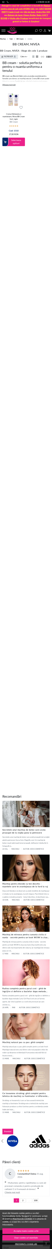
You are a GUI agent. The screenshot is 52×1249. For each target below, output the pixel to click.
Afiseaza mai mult (9, 85)
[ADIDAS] (39, 1146)
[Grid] (37, 56)
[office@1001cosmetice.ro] (3, 2)
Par (13, 1008)
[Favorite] (40, 30)
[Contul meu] (44, 30)
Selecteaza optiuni (16, 142)
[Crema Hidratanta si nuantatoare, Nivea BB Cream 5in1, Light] (13, 100)
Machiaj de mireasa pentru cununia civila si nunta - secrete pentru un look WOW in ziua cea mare (24, 936)
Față (11, 39)
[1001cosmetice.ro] (13, 30)
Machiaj (3, 39)
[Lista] (33, 56)
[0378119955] (8, 2)
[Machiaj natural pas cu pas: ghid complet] (26, 1026)
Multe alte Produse (19, 18)
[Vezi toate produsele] (42, 56)
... (29, 1200)
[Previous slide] (2, 1141)
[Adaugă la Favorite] (21, 107)
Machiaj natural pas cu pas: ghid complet (23, 1042)
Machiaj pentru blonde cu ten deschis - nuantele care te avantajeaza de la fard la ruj (25, 885)
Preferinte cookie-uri (26, 1244)
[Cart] (49, 30)
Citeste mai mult (12, 1192)
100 (35, 1200)
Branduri (7, 1132)
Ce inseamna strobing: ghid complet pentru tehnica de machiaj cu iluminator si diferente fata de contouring (24, 1095)
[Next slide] (49, 1141)
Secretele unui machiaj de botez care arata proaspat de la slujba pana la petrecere (24, 831)
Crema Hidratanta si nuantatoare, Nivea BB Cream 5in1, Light (14, 116)
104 (37, 12)
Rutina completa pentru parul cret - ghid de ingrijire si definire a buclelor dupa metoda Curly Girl (24, 990)
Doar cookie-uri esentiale (26, 1238)
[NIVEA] (12, 1146)
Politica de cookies (22, 1219)
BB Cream (20, 39)
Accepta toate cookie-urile (26, 1231)
